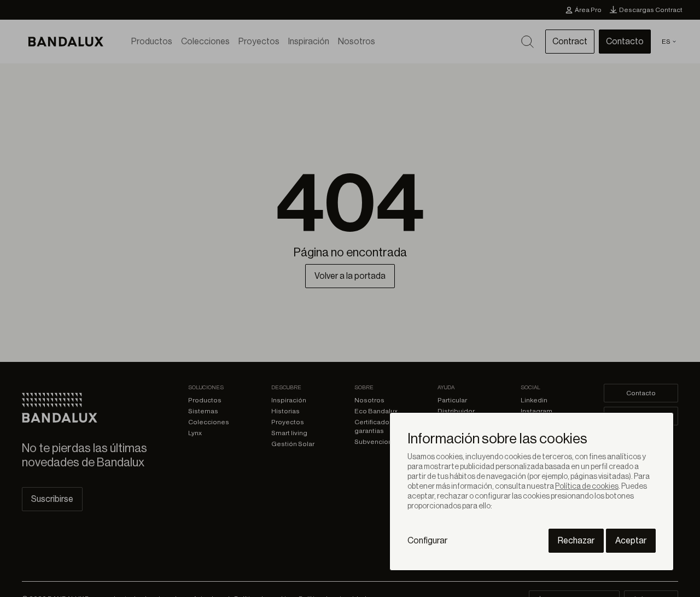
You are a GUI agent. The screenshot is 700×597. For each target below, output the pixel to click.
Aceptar (630, 540)
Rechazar (576, 540)
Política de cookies (587, 486)
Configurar (427, 540)
